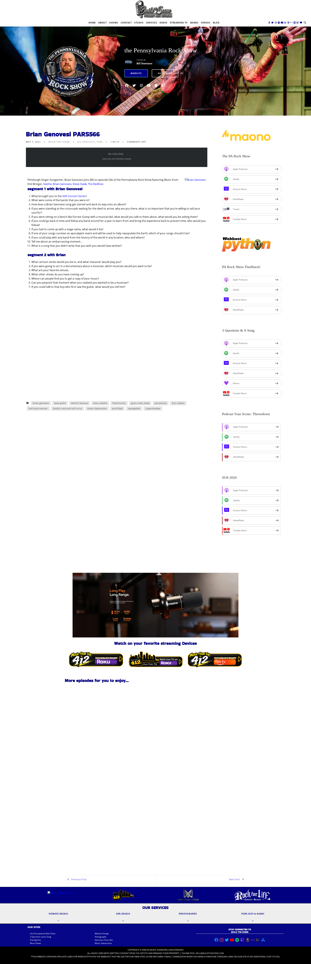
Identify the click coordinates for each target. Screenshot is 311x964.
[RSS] (285, 22)
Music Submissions (103, 943)
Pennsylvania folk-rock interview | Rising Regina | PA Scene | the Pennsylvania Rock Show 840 (86, 721)
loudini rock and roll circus (67, 408)
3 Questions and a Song (40, 936)
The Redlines (96, 184)
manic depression (97, 408)
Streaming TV (179, 22)
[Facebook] (269, 22)
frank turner (119, 403)
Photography (100, 936)
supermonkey (152, 408)
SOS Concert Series (74, 196)
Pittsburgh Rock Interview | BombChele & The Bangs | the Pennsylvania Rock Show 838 (83, 860)
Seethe (47, 184)
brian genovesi (41, 403)
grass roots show (140, 403)
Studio (138, 22)
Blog (216, 22)
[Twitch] (297, 22)
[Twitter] (272, 22)
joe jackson (161, 403)
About (102, 22)
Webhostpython (87, 956)
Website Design (102, 933)
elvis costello (100, 403)
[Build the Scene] (154, 9)
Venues (205, 22)
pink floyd (117, 408)
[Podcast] (288, 22)
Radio (163, 22)
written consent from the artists (129, 953)
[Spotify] (278, 22)
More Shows (35, 943)
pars (100, 141)
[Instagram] (275, 22)
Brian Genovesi (62, 184)
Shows (113, 22)
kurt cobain (178, 403)
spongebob (134, 408)
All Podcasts (86, 141)
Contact (126, 22)
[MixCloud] (291, 22)
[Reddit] (294, 22)
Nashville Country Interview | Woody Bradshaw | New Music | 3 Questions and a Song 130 (85, 814)
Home (92, 22)
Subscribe (165, 73)
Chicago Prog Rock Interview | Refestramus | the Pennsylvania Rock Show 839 (85, 768)
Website (136, 73)
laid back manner (38, 408)
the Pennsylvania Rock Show (160, 50)
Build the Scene (59, 141)
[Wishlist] (301, 22)
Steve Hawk (80, 184)
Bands (194, 22)
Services (151, 22)
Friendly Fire (35, 940)
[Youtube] (282, 22)
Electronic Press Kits (104, 940)
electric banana (79, 403)
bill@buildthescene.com (210, 953)
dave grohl (60, 403)
